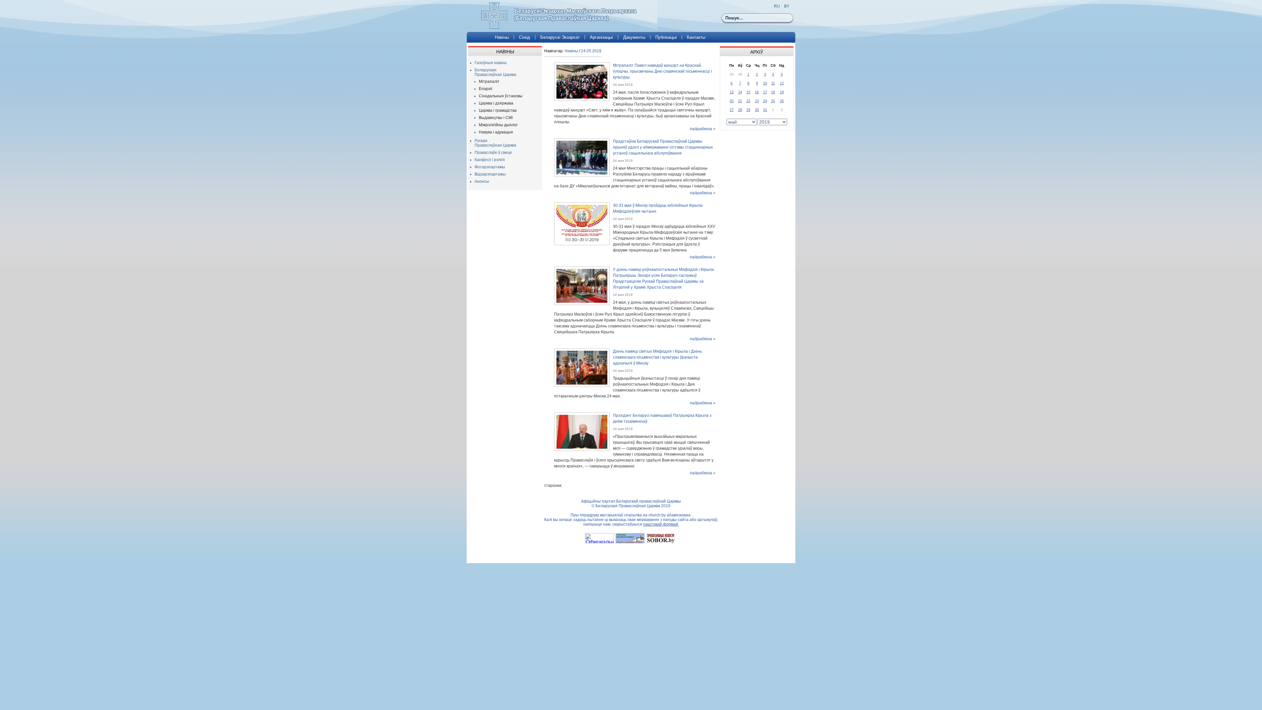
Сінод (524, 37)
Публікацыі (666, 37)
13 (732, 92)
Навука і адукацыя (496, 132)
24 (765, 101)
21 (740, 101)
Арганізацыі (601, 37)
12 (782, 83)
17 (765, 92)
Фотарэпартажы (490, 167)
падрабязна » (702, 129)
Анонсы (482, 181)
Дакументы (634, 37)
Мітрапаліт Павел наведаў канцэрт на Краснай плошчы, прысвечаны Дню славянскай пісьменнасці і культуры (662, 71)
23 (757, 101)
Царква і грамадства (498, 110)
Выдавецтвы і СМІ (496, 117)
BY (786, 6)
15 (748, 92)
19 (782, 92)
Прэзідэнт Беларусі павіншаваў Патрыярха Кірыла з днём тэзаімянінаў (662, 418)
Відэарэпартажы (490, 174)
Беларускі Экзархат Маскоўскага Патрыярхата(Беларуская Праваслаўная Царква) (575, 14)
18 (773, 92)
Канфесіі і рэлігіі (490, 159)
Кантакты (696, 37)
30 (757, 110)
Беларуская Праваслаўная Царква (495, 72)
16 (757, 92)
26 (782, 101)
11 (773, 83)
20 (732, 101)
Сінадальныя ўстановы (501, 96)
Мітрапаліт (489, 81)
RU (777, 6)
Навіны (502, 37)
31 (765, 110)
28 (740, 110)
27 (732, 110)
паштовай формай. (661, 524)
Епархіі (485, 88)
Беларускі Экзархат (560, 37)
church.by (657, 515)
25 (773, 101)
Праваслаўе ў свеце (493, 152)
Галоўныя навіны (491, 62)
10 (765, 83)
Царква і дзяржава (496, 103)
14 (740, 92)
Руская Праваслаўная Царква (495, 143)
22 (748, 101)
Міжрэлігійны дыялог (498, 125)
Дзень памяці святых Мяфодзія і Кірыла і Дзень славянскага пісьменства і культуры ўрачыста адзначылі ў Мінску (657, 357)
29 (748, 110)
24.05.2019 (591, 51)
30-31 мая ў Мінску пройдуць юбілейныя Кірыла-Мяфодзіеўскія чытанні (658, 208)
